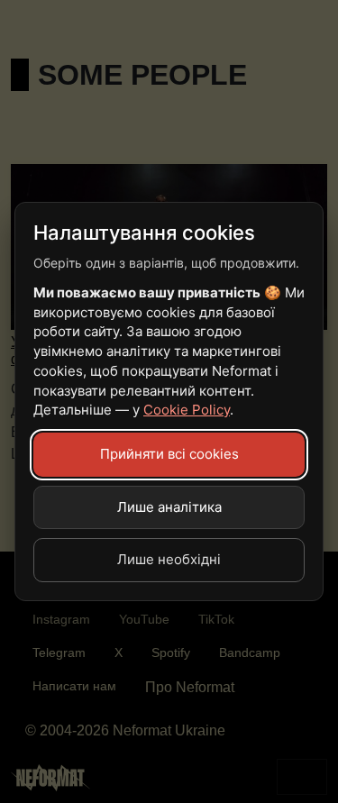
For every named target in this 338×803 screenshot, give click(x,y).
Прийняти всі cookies (169, 453)
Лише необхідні (169, 559)
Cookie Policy (186, 409)
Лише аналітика (169, 507)
